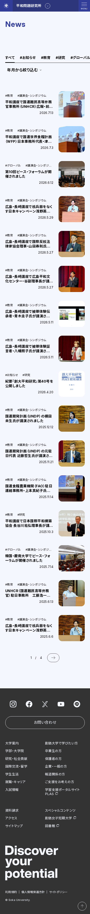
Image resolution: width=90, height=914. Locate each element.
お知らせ (28, 58)
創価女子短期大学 (58, 818)
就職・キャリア (15, 782)
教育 (45, 58)
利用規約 (11, 892)
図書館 (50, 826)
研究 (60, 58)
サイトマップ (14, 826)
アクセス (11, 818)
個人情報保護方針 (33, 892)
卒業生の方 (53, 751)
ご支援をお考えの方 (59, 782)
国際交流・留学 (16, 766)
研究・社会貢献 (16, 759)
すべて (10, 58)
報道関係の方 (55, 774)
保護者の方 (53, 759)
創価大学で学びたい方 (61, 743)
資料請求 (12, 810)
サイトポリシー (58, 892)
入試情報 (12, 790)
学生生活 (12, 774)
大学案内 (12, 743)
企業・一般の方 (56, 766)
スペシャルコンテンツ (60, 810)
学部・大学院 (14, 751)
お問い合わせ (45, 722)
